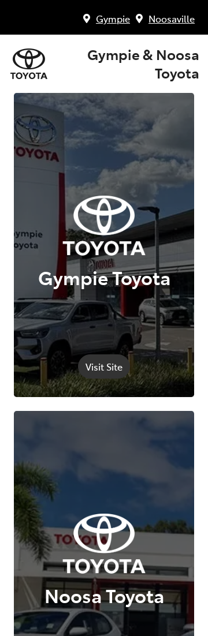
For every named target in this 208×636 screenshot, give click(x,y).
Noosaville (171, 18)
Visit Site (104, 366)
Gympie (113, 18)
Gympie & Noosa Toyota (143, 64)
